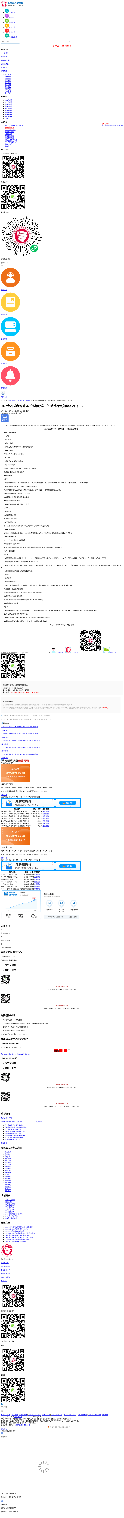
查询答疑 (8, 1180)
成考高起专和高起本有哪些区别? (16, 1127)
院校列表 (8, 1160)
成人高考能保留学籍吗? (13, 1129)
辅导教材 (4, 57)
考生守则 (8, 1170)
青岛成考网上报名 (70, 1415)
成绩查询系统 (9, 132)
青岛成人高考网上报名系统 (14, 126)
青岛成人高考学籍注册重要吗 (15, 1241)
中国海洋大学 (10, 1208)
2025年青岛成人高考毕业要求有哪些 (17, 1239)
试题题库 (21, 400)
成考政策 (8, 79)
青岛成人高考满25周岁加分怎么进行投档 (19, 1237)
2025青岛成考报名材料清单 (14, 1231)
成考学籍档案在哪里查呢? (13, 1133)
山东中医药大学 (11, 1218)
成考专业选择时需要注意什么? (11, 1121)
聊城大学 (8, 1202)
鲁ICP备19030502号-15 (22, 1425)
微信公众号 (8, 144)
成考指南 (8, 83)
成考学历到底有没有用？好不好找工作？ (112, 125)
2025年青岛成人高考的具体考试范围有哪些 (20, 1233)
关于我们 (15, 1415)
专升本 (28, 400)
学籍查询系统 (9, 138)
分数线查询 (8, 134)
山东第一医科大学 (11, 1216)
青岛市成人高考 (56, 1415)
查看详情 (46, 811)
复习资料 (4, 67)
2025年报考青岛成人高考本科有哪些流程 (19, 1227)
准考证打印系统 (10, 130)
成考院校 (8, 85)
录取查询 (8, 1178)
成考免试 (8, 1168)
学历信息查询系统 (11, 140)
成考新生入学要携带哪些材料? (15, 1135)
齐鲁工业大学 (10, 1200)
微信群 (7, 146)
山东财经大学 (10, 1210)
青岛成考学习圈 (6, 1118)
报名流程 (8, 1152)
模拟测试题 (5, 64)
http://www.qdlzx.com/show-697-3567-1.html (24, 692)
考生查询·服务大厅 (11, 142)
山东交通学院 (10, 1204)
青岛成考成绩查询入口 (8, 1054)
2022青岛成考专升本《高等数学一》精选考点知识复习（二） (30, 719)
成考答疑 (8, 81)
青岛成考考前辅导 (94, 1415)
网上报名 (8, 91)
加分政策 (8, 1164)
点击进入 (39, 1121)
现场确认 (8, 1166)
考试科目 (8, 1158)
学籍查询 (8, 1187)
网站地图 (105, 1415)
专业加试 (8, 1162)
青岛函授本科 (82, 1415)
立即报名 (4, 795)
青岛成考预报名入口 (24, 1054)
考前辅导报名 (9, 128)
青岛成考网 (12, 400)
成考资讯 (8, 77)
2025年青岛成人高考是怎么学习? (16, 1229)
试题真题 (8, 89)
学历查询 (8, 1191)
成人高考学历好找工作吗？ (14, 1125)
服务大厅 (8, 93)
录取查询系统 (9, 136)
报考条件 (8, 1154)
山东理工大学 (10, 1212)
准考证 (7, 1174)
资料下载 (8, 1172)
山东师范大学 (10, 1206)
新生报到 (8, 1185)
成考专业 (8, 87)
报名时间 (8, 1156)
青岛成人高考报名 (34, 1415)
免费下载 (4, 71)
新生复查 (8, 1183)
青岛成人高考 (5, 1415)
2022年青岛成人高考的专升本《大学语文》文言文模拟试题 (30, 715)
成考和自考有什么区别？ (13, 1139)
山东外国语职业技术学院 (13, 1214)
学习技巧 (8, 1189)
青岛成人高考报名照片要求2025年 (17, 1235)
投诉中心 (4, 1429)
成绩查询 (8, 1176)
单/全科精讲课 (5, 60)
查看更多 (4, 1143)
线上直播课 (5, 53)
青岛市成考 (46, 1415)
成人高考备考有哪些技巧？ (14, 1137)
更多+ (7, 118)
